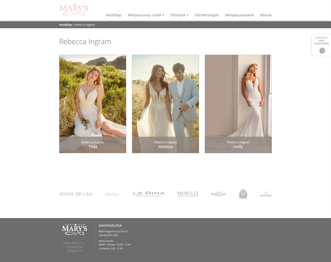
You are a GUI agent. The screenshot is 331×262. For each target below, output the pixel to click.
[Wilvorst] (266, 194)
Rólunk (266, 15)
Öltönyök (178, 15)
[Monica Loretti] (218, 194)
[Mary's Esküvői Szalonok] (73, 10)
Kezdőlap (113, 15)
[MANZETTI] (243, 194)
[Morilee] (188, 194)
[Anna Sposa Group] (75, 194)
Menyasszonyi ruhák (144, 15)
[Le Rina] (149, 194)
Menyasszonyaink (239, 15)
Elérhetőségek (207, 15)
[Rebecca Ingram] (113, 194)
